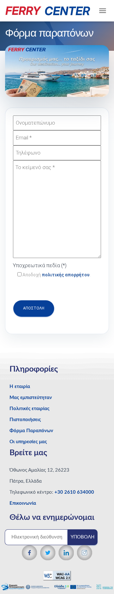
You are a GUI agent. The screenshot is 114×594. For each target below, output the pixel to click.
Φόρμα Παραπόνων (31, 430)
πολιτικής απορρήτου (66, 274)
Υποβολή (82, 537)
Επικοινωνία (23, 503)
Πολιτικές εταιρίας (29, 408)
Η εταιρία (20, 386)
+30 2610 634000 (74, 492)
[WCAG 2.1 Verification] (57, 575)
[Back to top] (98, 576)
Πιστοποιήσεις (25, 419)
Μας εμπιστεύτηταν (31, 397)
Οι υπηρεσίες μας (28, 441)
